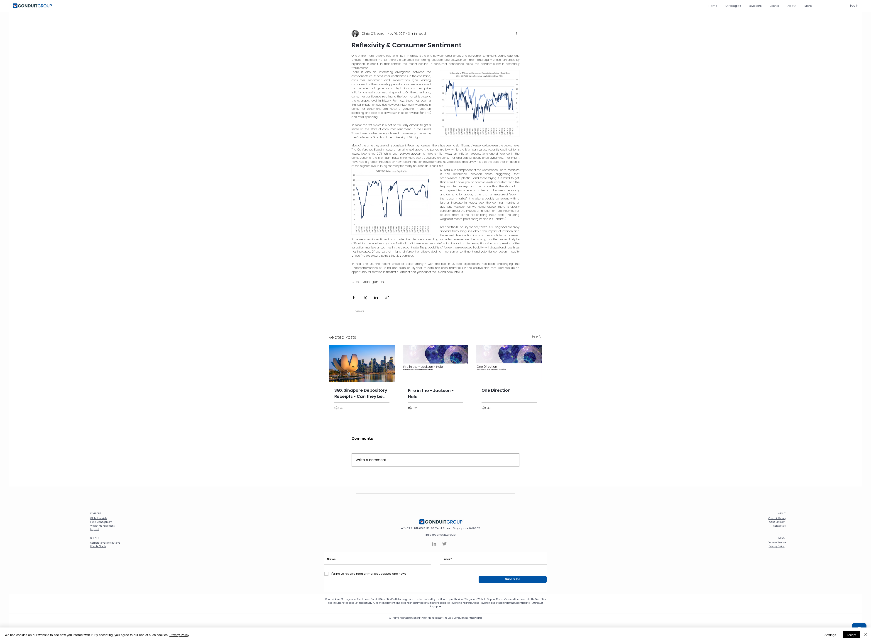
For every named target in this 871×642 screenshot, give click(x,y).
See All (536, 336)
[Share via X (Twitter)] (365, 297)
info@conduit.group (441, 535)
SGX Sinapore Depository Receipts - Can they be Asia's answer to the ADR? (361, 393)
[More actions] (516, 33)
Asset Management (368, 282)
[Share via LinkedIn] (376, 297)
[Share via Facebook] (354, 297)
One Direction (496, 390)
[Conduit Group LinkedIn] (434, 544)
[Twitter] (444, 544)
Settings (830, 634)
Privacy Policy (179, 634)
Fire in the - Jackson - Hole (431, 393)
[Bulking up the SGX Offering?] (362, 363)
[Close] (865, 634)
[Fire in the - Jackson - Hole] (436, 363)
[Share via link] (387, 297)
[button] (755, 6)
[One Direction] (509, 363)
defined (498, 603)
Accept (851, 634)
